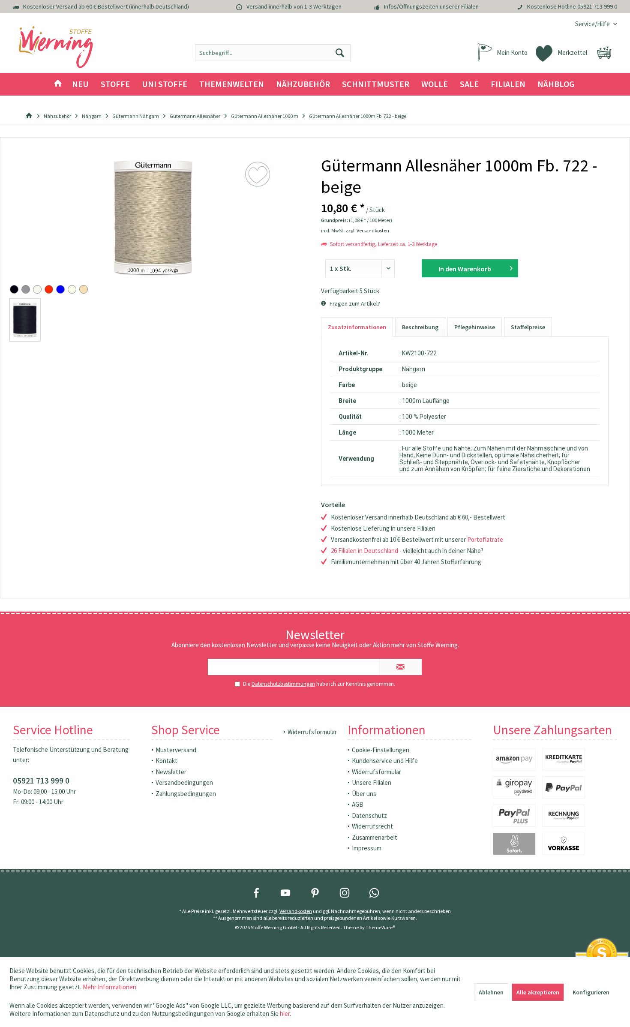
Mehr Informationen (109, 987)
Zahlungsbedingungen (186, 794)
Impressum (366, 848)
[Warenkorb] (604, 53)
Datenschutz (369, 815)
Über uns (364, 794)
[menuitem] (593, 23)
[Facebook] (256, 892)
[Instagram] (344, 892)
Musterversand (176, 750)
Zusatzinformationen (357, 327)
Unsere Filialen (371, 782)
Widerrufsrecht (372, 826)
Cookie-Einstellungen (380, 750)
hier (285, 1013)
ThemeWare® (380, 927)
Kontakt (166, 761)
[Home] (58, 84)
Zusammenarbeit (374, 837)
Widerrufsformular (312, 732)
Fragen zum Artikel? (354, 303)
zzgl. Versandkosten (367, 230)
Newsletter (171, 772)
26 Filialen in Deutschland (364, 551)
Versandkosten (295, 911)
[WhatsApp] (374, 892)
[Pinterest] (315, 892)
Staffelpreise (528, 327)
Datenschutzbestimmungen (283, 684)
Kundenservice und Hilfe (385, 761)
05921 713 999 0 (597, 6)
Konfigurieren (591, 992)
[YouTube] (285, 892)
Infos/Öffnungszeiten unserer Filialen (431, 6)
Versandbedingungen (184, 782)
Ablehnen (491, 992)
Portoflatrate (485, 539)
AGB (357, 804)
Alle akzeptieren (537, 992)
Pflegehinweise (474, 327)
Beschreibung (420, 327)
